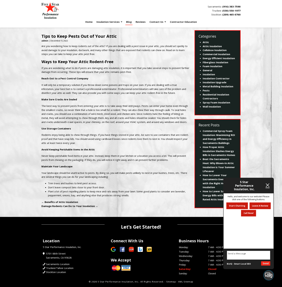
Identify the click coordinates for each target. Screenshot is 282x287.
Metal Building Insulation (218, 86)
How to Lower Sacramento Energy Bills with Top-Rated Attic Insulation (219, 195)
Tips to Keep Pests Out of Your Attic (79, 36)
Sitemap (171, 281)
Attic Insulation (212, 46)
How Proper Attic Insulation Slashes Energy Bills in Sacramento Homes (219, 151)
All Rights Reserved (151, 281)
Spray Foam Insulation (216, 102)
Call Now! (249, 213)
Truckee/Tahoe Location (59, 268)
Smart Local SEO (242, 263)
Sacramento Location (58, 264)
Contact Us (156, 21)
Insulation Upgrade (214, 82)
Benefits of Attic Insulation (59, 202)
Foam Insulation (212, 66)
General (207, 70)
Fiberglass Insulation (215, 62)
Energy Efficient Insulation (219, 58)
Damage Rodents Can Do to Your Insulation (69, 206)
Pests (206, 90)
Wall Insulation (212, 106)
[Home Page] (90, 10)
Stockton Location (56, 272)
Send (266, 263)
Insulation (209, 74)
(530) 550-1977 (231, 10)
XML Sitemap (185, 281)
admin (44, 40)
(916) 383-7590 (231, 6)
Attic (206, 42)
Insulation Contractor (216, 78)
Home (89, 21)
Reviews (141, 21)
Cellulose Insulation (215, 50)
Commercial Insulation (216, 54)
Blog (129, 21)
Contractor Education (183, 21)
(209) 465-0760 (231, 14)
